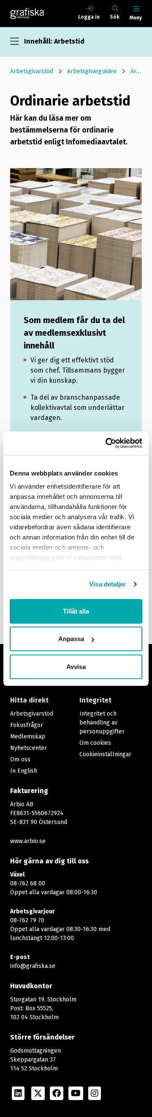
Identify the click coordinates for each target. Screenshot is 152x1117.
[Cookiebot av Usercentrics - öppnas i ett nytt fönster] (107, 443)
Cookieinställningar (105, 754)
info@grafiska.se (32, 966)
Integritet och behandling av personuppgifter (102, 722)
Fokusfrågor (26, 725)
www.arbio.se (28, 841)
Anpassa (71, 638)
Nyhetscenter (28, 748)
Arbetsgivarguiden (92, 71)
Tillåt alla (76, 610)
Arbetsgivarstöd (31, 71)
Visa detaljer (107, 584)
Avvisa (76, 666)
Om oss (20, 759)
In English (23, 770)
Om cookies (95, 743)
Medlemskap (27, 736)
